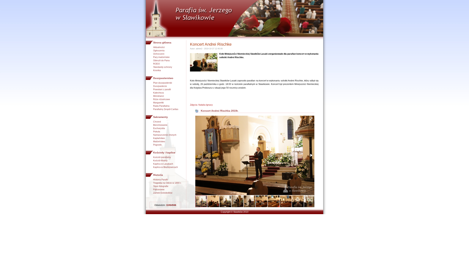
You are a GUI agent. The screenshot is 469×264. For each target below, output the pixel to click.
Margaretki (158, 102)
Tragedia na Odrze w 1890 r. (167, 183)
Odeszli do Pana (161, 60)
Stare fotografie (160, 186)
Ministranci (158, 96)
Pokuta (156, 131)
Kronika (157, 70)
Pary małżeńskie (161, 57)
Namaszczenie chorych (164, 135)
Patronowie (159, 189)
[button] (311, 119)
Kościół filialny (160, 160)
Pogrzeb (157, 145)
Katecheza (158, 92)
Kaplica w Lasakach (163, 164)
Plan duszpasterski (162, 83)
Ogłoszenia (159, 50)
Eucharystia (159, 128)
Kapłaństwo (159, 138)
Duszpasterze (160, 86)
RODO (156, 64)
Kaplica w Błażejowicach (165, 167)
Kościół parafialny (162, 157)
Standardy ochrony (162, 67)
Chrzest (157, 121)
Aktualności (159, 47)
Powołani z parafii (162, 89)
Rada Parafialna (161, 106)
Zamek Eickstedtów (162, 193)
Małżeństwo (159, 141)
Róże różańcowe (161, 99)
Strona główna (162, 42)
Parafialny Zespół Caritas (165, 109)
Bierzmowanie (160, 125)
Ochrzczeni (158, 54)
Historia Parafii (160, 179)
